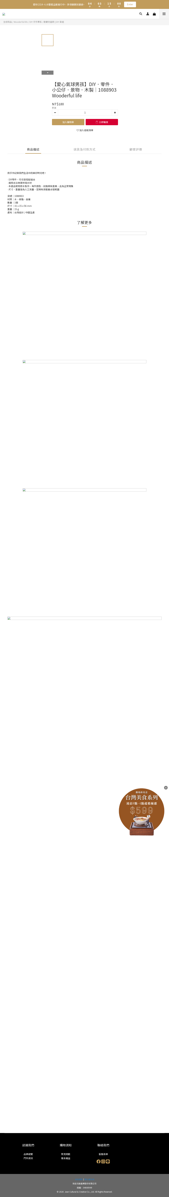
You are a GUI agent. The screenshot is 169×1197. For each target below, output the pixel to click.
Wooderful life (21, 21)
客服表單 (103, 1154)
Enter (130, 4)
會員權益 (65, 1158)
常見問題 (65, 1154)
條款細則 (79, 1179)
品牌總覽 (28, 1154)
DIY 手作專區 (36, 21)
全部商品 (7, 21)
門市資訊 (28, 1158)
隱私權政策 (89, 1179)
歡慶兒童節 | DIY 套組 (54, 21)
